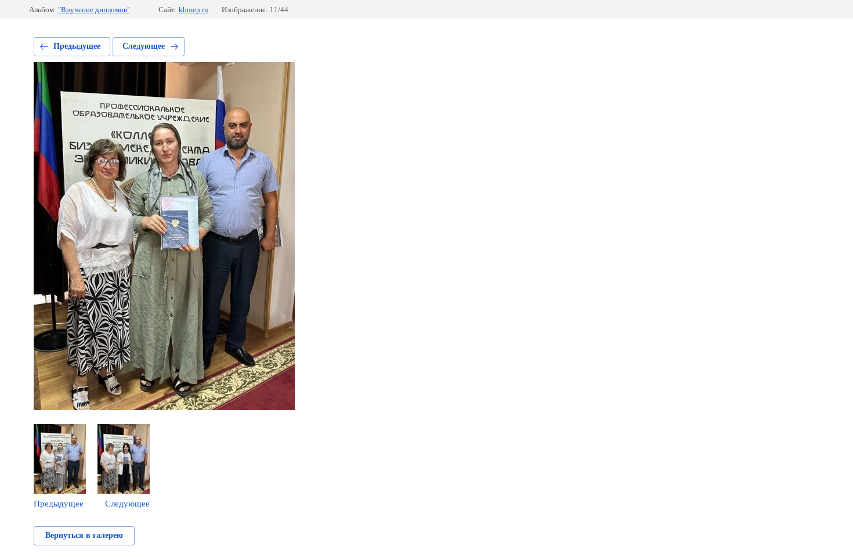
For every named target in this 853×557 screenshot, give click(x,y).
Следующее (143, 46)
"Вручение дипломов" (94, 9)
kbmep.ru (193, 9)
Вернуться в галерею (84, 535)
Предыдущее (76, 46)
